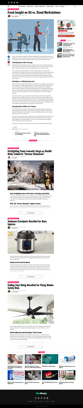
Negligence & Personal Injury (39, 6)
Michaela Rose (15, 228)
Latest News (52, 401)
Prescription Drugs (50, 6)
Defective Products (22, 6)
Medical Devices (30, 6)
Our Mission (62, 6)
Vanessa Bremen (15, 16)
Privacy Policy (41, 401)
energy (20, 129)
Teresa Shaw (14, 157)
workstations (26, 129)
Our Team (56, 6)
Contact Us (47, 401)
